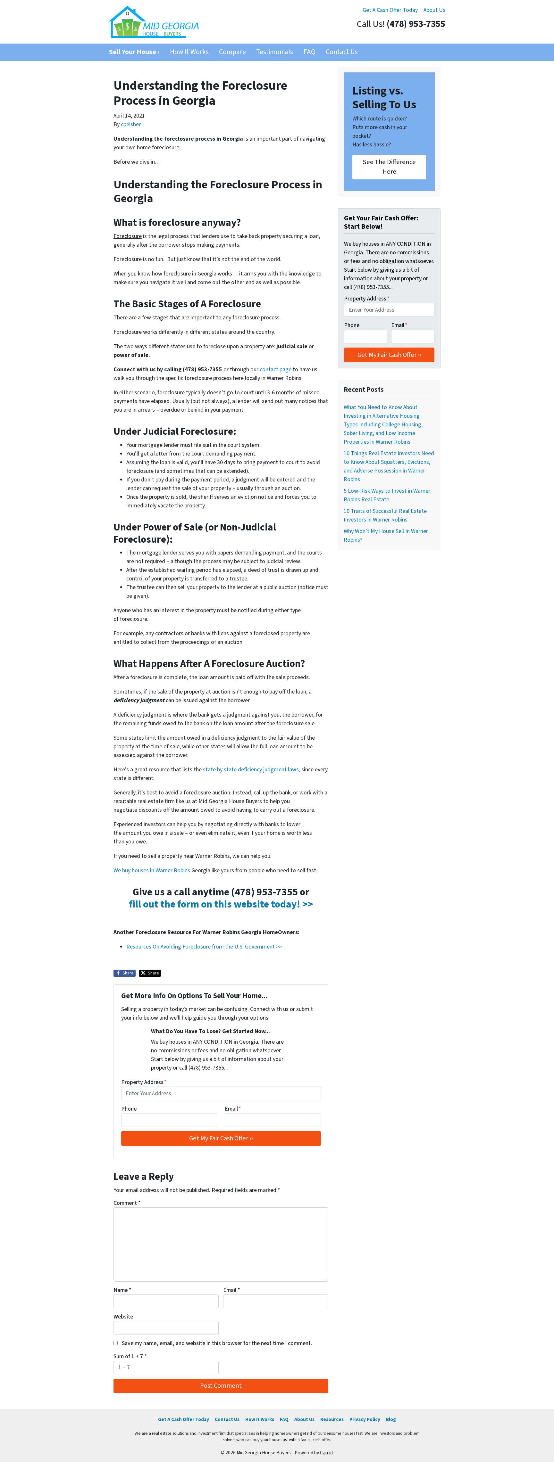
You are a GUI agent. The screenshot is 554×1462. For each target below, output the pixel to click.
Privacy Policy (364, 1419)
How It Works (189, 52)
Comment (127, 1203)
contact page (275, 370)
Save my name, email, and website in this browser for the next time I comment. (217, 1343)
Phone (129, 1109)
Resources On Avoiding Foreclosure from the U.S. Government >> (204, 947)
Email (233, 1109)
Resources (332, 1419)
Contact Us (342, 52)
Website (123, 1317)
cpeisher (131, 124)
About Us (434, 10)
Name (122, 1290)
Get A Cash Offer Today (390, 10)
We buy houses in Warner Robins (151, 871)
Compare (232, 52)
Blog (391, 1419)
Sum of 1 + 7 (130, 1356)
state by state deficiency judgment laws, (251, 770)
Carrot (326, 1452)
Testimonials (274, 52)
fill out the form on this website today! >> (221, 904)
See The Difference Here (389, 166)
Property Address (144, 1082)
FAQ (309, 52)
